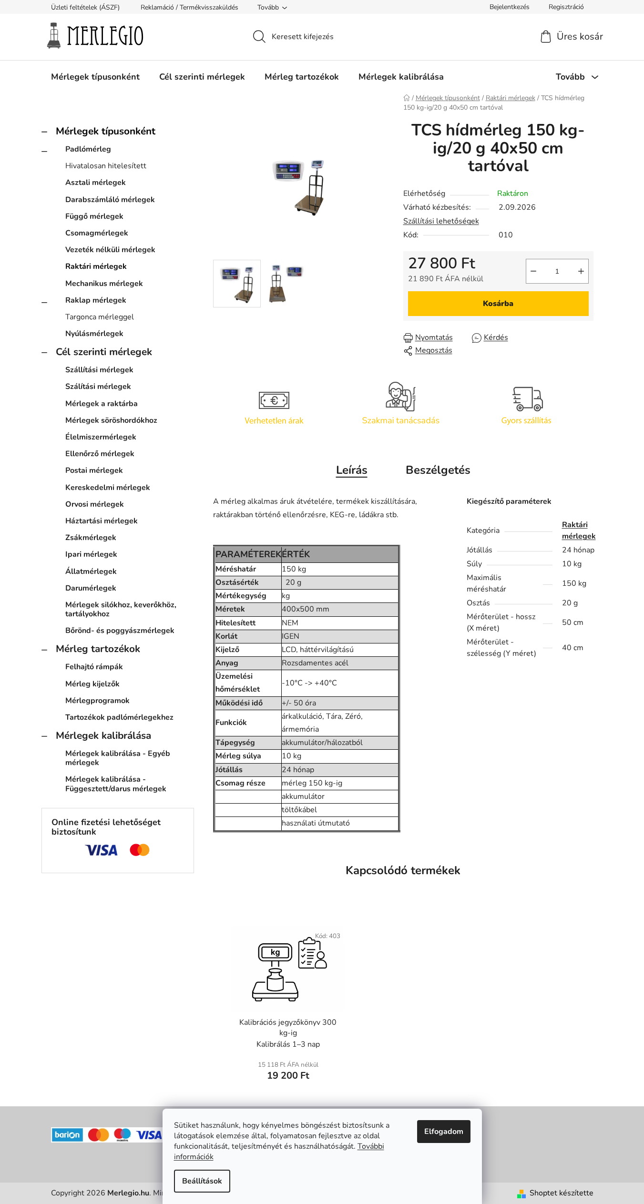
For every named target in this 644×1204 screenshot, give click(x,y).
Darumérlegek (90, 588)
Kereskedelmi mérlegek (107, 487)
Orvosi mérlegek (94, 504)
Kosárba (498, 303)
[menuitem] (95, 77)
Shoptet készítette (561, 1193)
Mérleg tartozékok (98, 648)
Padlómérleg (88, 149)
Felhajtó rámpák (94, 667)
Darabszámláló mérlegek (110, 199)
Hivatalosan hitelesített (105, 166)
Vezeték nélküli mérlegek (110, 250)
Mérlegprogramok (97, 700)
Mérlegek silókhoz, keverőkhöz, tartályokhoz (120, 609)
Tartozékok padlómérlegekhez (119, 717)
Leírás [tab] (352, 470)
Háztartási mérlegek (101, 521)
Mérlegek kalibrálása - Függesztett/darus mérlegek (115, 784)
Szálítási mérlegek (98, 386)
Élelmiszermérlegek (100, 437)
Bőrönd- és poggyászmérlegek (119, 630)
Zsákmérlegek (90, 537)
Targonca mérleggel (99, 317)
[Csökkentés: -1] (533, 271)
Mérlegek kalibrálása (103, 735)
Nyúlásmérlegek (94, 333)
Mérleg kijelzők (92, 684)
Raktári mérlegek (96, 266)
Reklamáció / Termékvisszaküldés (189, 7)
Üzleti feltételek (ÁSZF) (85, 7)
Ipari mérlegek (91, 554)
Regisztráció (566, 6)
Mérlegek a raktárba (101, 403)
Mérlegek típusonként (105, 131)
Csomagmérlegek (96, 233)
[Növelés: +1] (581, 271)
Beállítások (202, 1181)
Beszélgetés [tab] (438, 470)
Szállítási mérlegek (99, 370)
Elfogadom (443, 1131)
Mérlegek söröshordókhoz (111, 420)
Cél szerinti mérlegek (104, 351)
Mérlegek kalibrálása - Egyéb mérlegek (117, 758)
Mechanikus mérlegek (104, 283)
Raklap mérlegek (95, 300)
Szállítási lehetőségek (441, 221)
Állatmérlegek (91, 571)
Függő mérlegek (94, 216)
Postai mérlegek (94, 470)
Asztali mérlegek (95, 182)
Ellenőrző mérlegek (99, 454)
